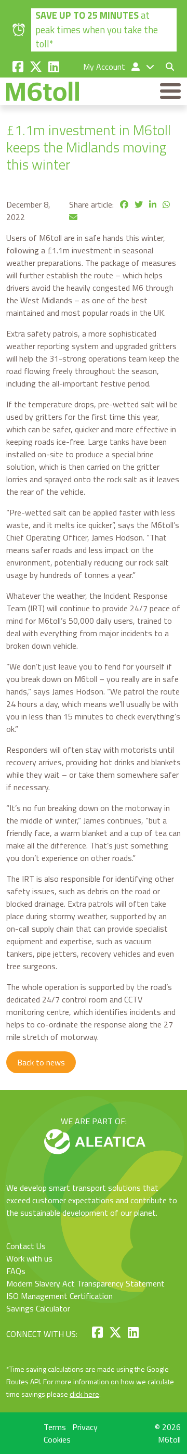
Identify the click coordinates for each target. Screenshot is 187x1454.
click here (84, 1393)
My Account (105, 66)
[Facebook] (17, 66)
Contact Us (26, 1246)
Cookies (57, 1439)
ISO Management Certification (59, 1296)
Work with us (29, 1258)
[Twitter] (36, 66)
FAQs (15, 1271)
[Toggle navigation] (170, 91)
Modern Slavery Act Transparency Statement (85, 1283)
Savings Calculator (38, 1308)
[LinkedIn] (53, 66)
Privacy (85, 1427)
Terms (55, 1427)
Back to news (41, 1062)
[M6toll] (42, 91)
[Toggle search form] (166, 67)
